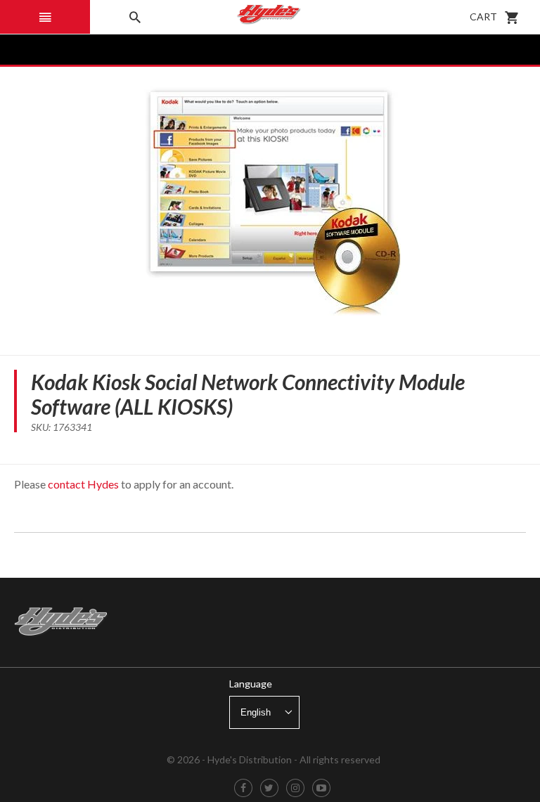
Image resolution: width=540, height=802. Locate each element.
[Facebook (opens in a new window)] (243, 788)
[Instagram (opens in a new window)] (295, 788)
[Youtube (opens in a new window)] (321, 788)
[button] (45, 17)
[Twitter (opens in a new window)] (269, 788)
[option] (270, 204)
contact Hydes (83, 484)
